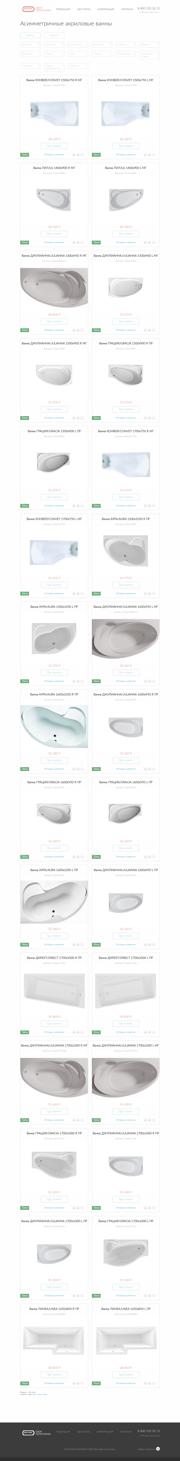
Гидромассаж (123, 54)
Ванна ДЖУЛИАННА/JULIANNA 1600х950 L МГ (126, 606)
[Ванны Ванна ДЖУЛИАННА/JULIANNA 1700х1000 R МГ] (54, 1077)
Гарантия (73, 66)
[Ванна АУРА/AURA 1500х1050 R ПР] (126, 551)
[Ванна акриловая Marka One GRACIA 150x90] (54, 463)
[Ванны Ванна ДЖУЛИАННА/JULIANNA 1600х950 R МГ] (54, 287)
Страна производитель (53, 67)
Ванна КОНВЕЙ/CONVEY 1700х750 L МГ (54, 519)
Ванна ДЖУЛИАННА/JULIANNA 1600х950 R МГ (54, 255)
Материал (27, 54)
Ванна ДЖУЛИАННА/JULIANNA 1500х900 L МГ (126, 255)
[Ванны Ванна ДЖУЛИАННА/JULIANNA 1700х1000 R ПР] (126, 1165)
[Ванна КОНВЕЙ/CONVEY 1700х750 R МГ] (126, 463)
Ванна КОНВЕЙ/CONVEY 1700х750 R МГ (126, 431)
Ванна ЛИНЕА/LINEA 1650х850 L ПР (125, 1309)
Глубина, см (122, 44)
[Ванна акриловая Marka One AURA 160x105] (54, 902)
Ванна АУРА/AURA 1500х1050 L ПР (54, 606)
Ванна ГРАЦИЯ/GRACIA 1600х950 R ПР (54, 782)
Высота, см (98, 44)
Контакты (127, 9)
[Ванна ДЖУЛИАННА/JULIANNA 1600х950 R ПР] (126, 726)
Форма (48, 54)
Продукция (63, 9)
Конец (45, 1394)
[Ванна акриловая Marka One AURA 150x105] (54, 638)
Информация (105, 1432)
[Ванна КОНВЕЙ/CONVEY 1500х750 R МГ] (54, 112)
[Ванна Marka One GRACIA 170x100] (126, 1253)
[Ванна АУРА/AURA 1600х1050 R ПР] (54, 726)
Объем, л (145, 44)
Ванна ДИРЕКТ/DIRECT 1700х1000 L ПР (126, 957)
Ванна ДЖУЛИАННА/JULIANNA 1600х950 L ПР (126, 870)
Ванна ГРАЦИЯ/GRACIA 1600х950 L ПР (125, 782)
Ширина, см (75, 44)
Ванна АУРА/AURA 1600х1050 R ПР (54, 694)
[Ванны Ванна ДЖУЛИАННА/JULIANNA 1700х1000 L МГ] (126, 1077)
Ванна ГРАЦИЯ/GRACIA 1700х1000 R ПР (54, 1133)
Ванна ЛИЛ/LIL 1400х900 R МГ (54, 168)
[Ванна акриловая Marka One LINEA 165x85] (126, 1341)
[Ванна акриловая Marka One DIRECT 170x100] (126, 990)
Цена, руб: (27, 44)
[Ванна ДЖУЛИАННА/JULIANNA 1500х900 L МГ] (126, 287)
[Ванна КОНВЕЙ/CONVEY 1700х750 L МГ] (54, 551)
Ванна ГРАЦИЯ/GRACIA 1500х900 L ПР (54, 431)
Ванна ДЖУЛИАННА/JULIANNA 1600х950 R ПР (126, 694)
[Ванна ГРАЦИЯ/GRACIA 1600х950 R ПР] (54, 814)
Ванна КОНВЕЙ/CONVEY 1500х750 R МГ (54, 80)
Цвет (71, 54)
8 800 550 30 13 (149, 1431)
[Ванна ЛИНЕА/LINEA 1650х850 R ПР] (54, 1341)
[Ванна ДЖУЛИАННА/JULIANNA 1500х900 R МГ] (54, 375)
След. (39, 1394)
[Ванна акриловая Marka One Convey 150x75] (126, 112)
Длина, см (50, 44)
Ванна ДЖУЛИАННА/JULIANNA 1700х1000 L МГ (126, 1045)
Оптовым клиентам (54, 155)
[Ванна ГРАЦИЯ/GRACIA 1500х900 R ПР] (126, 375)
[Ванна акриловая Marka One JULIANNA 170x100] (54, 1253)
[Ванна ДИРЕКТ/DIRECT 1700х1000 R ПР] (54, 990)
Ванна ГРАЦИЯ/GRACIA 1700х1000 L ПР (125, 1221)
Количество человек (147, 55)
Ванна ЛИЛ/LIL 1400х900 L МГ (126, 168)
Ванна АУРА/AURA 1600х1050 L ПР (54, 870)
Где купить (54, 146)
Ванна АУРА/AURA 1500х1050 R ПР (126, 519)
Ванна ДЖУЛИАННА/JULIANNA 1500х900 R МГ (54, 343)
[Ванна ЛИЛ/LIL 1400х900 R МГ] (54, 200)
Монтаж (97, 54)
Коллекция (27, 66)
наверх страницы (146, 1449)
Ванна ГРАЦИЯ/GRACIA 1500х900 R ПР (126, 343)
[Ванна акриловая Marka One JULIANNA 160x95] (126, 902)
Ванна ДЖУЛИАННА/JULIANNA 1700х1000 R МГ (54, 1045)
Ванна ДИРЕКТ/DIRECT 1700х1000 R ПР (54, 957)
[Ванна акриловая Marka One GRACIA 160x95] (126, 814)
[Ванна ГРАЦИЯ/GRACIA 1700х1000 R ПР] (54, 1165)
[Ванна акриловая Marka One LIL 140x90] (126, 200)
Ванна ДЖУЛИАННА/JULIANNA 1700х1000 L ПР (54, 1221)
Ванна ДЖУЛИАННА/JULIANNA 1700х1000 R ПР (126, 1133)
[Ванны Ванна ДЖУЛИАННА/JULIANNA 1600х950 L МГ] (126, 638)
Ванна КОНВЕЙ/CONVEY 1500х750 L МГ (126, 80)
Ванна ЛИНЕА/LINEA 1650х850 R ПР (54, 1309)
